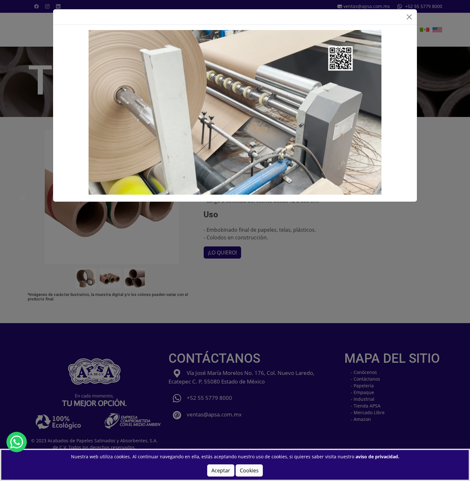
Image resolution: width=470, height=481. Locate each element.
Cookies (249, 470)
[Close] (409, 17)
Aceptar (220, 470)
